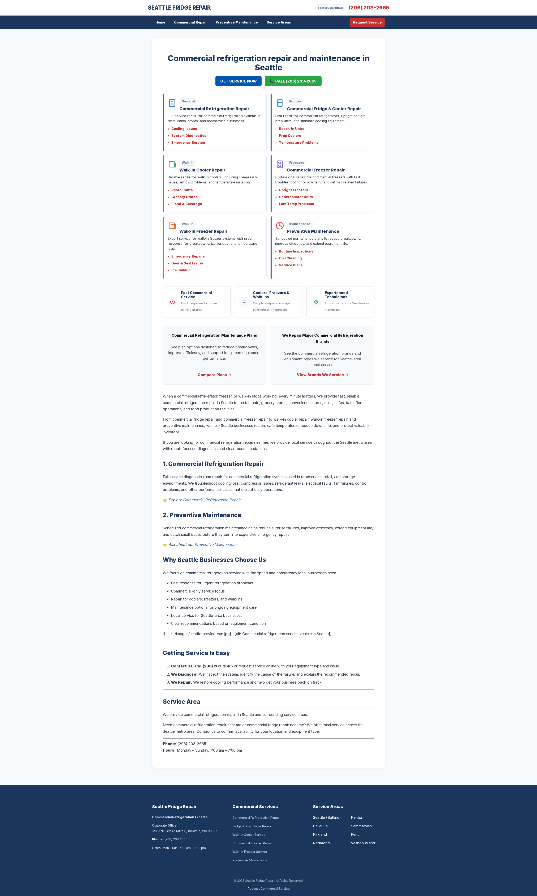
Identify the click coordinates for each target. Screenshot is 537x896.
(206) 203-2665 (369, 8)
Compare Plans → (214, 375)
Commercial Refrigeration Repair (212, 500)
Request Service (367, 22)
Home (160, 22)
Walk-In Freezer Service (249, 852)
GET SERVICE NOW (238, 81)
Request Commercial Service (269, 889)
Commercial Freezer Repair (252, 843)
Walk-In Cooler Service (248, 835)
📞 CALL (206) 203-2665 (293, 81)
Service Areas (279, 22)
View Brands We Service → (322, 375)
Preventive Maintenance (237, 22)
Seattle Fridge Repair (179, 8)
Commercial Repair (190, 22)
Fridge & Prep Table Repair (251, 826)
